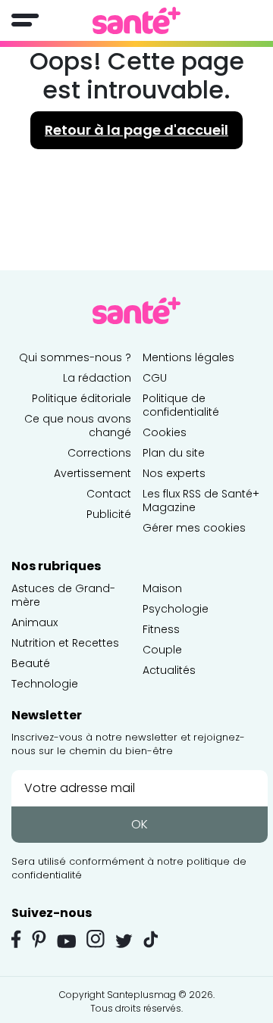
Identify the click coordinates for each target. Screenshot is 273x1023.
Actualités (169, 670)
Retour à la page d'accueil (136, 129)
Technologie (44, 683)
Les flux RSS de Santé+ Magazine (201, 500)
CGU (155, 377)
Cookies (165, 432)
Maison (162, 588)
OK (139, 824)
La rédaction (97, 377)
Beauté (30, 663)
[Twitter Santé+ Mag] (124, 941)
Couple (162, 649)
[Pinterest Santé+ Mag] (39, 939)
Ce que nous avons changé (77, 425)
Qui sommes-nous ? (75, 357)
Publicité (108, 514)
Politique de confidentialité (181, 405)
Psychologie (176, 608)
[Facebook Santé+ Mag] (16, 939)
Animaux (34, 622)
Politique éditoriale (81, 398)
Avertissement (92, 473)
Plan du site (174, 452)
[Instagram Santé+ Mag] (95, 939)
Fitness (161, 629)
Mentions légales (188, 357)
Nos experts (174, 473)
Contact (108, 493)
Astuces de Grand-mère (63, 595)
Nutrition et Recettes (65, 642)
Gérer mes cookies (194, 527)
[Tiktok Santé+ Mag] (150, 938)
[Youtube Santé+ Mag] (66, 941)
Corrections (99, 452)
